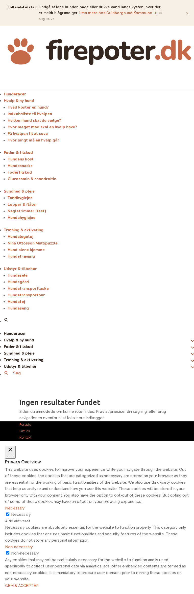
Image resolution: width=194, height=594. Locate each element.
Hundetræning (21, 256)
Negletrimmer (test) (27, 211)
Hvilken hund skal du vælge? (34, 120)
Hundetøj (16, 301)
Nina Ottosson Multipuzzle (33, 243)
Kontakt (25, 437)
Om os (24, 431)
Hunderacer (15, 94)
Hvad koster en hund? (28, 107)
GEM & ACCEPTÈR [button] (22, 585)
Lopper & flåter (22, 204)
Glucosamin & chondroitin (32, 178)
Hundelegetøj (20, 236)
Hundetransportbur (26, 295)
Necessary (21, 514)
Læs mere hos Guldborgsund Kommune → (118, 13)
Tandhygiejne (20, 197)
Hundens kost (21, 159)
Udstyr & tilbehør (20, 268)
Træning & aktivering (23, 230)
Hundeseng (18, 308)
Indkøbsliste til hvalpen (30, 113)
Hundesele (18, 275)
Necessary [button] (15, 508)
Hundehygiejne (21, 217)
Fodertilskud (20, 172)
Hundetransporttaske (28, 288)
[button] (6, 319)
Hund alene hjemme (26, 249)
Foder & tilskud (18, 152)
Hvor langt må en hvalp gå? (33, 140)
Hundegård (18, 281)
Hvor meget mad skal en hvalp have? (42, 127)
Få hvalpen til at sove (28, 133)
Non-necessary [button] (19, 547)
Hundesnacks (20, 165)
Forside (25, 424)
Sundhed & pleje (19, 191)
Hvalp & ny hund (19, 100)
